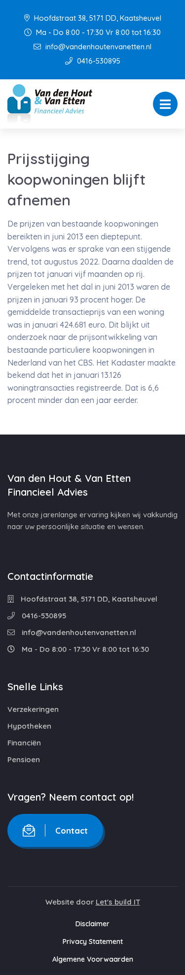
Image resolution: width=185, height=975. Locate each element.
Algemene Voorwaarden (92, 959)
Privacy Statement (93, 941)
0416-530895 (97, 61)
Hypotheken (29, 726)
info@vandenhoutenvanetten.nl (97, 46)
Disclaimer (92, 923)
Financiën (24, 742)
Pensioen (23, 759)
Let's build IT (118, 902)
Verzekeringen (33, 709)
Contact (71, 830)
